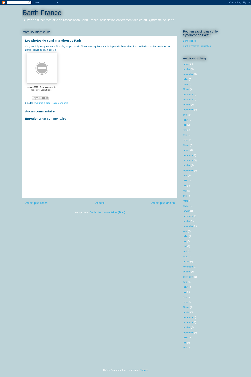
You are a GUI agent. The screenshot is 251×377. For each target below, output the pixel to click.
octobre (186, 69)
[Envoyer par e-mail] (34, 98)
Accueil (99, 203)
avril (185, 135)
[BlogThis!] (37, 98)
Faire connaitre (60, 102)
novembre (188, 99)
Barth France (41, 12)
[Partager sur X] (40, 98)
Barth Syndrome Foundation (197, 46)
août (185, 114)
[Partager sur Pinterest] (46, 98)
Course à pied (43, 102)
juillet (185, 79)
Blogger (144, 370)
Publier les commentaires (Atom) (107, 212)
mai (185, 130)
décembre (188, 94)
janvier (186, 64)
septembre (188, 74)
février (186, 89)
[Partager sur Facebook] (43, 98)
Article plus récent (36, 203)
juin (184, 125)
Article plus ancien (163, 203)
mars (185, 84)
